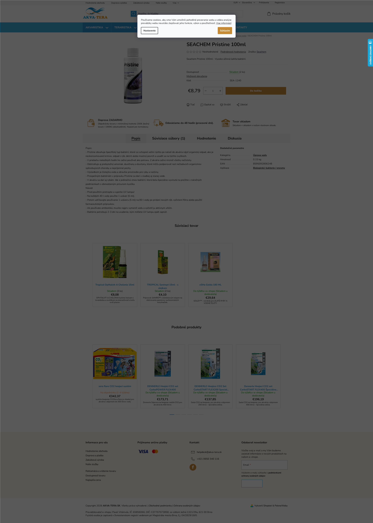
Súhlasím (225, 30)
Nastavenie (149, 30)
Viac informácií (223, 23)
